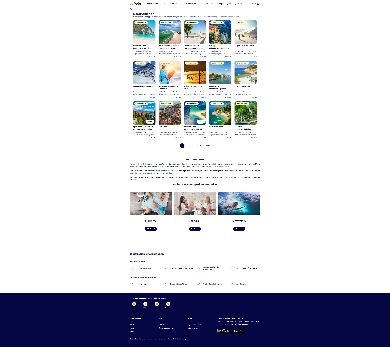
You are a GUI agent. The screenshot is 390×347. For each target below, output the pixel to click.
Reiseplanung (222, 3)
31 (200, 146)
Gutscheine (205, 3)
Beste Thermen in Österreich (181, 268)
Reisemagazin (138, 9)
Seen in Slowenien (143, 268)
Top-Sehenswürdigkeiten (180, 171)
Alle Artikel (151, 229)
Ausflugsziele (218, 171)
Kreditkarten (191, 3)
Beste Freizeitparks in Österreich (212, 268)
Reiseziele (174, 3)
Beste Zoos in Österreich (246, 268)
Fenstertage (141, 284)
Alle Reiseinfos (242, 284)
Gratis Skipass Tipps (178, 284)
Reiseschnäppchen (155, 3)
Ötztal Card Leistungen (212, 284)
